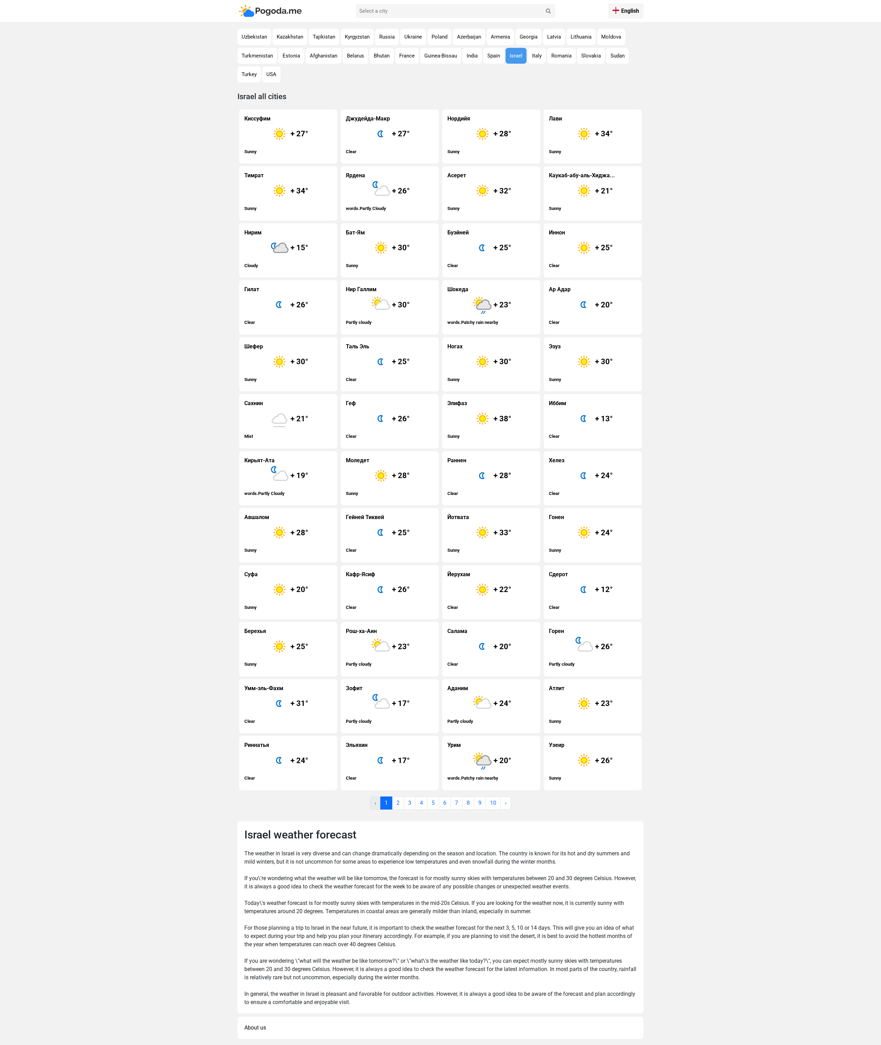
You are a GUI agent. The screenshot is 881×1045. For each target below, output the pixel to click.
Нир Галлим (378, 305)
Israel (516, 56)
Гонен (581, 533)
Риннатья (276, 761)
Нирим (276, 248)
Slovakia (591, 56)
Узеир (581, 761)
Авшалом (276, 533)
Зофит (378, 704)
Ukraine (413, 37)
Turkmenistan (257, 56)
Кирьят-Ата (276, 476)
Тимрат (276, 191)
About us (255, 1027)
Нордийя (479, 134)
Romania (561, 56)
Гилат (276, 305)
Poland (439, 37)
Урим (479, 761)
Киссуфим (276, 134)
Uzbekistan (254, 37)
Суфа (276, 590)
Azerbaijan (469, 37)
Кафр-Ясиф (378, 590)
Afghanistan (323, 56)
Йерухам (479, 590)
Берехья (276, 647)
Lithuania (581, 37)
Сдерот (581, 590)
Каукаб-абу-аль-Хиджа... (582, 191)
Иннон (581, 248)
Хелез (581, 476)
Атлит (581, 704)
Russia (387, 37)
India (472, 56)
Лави (581, 134)
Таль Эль (378, 362)
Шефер (276, 362)
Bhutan (382, 56)
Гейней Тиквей (378, 533)
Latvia (554, 37)
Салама (479, 647)
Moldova (611, 37)
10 (493, 803)
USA (271, 74)
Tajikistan (324, 37)
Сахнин (276, 419)
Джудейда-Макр (378, 134)
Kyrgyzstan (357, 37)
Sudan (618, 56)
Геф (378, 419)
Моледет (378, 476)
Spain (493, 56)
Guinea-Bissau (440, 56)
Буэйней (479, 248)
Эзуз (581, 362)
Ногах (479, 362)
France (407, 56)
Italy (537, 56)
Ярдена (378, 191)
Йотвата (479, 533)
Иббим (581, 419)
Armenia (500, 37)
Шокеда (479, 305)
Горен (581, 647)
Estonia (291, 56)
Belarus (355, 56)
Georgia (529, 37)
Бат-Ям (378, 248)
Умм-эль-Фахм (276, 704)
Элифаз (479, 419)
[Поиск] (548, 11)
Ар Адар (581, 305)
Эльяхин (378, 761)
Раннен (479, 476)
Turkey (249, 74)
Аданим (479, 704)
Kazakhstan (290, 37)
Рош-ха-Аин (378, 647)
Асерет (479, 191)
